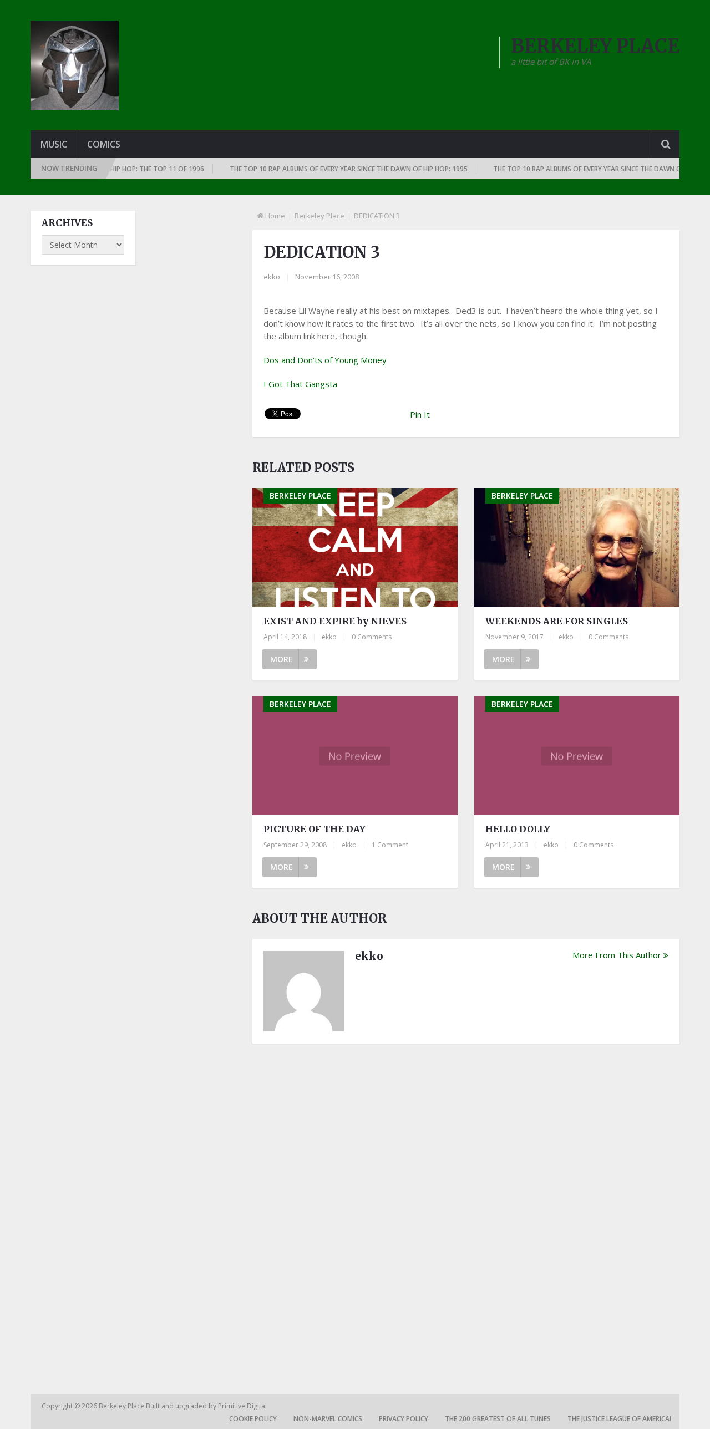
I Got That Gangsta (300, 383)
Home (275, 216)
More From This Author (616, 954)
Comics (103, 144)
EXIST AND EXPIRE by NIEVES (335, 621)
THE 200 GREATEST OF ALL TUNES (498, 1418)
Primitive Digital (242, 1406)
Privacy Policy (403, 1418)
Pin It (420, 414)
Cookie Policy (253, 1418)
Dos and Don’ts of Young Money (325, 359)
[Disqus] (465, 1206)
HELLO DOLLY (517, 829)
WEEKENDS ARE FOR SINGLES (556, 621)
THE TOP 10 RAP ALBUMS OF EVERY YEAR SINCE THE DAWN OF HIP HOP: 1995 (332, 169)
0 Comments (372, 637)
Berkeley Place (319, 216)
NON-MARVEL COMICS (327, 1418)
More (281, 659)
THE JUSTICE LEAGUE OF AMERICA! (619, 1418)
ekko (271, 277)
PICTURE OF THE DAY (314, 829)
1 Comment (390, 845)
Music (53, 144)
